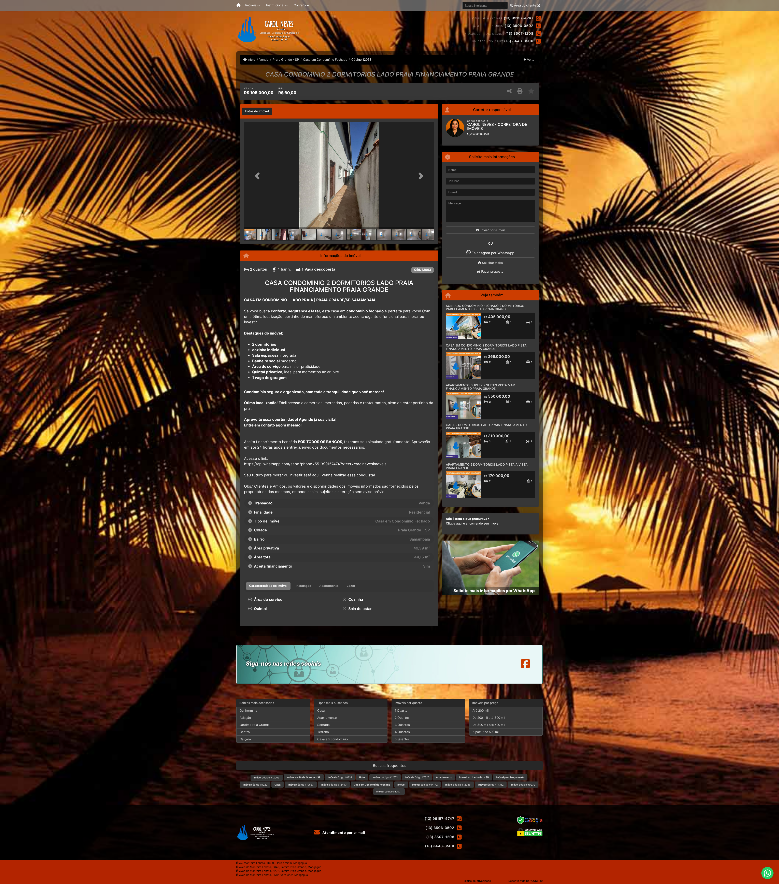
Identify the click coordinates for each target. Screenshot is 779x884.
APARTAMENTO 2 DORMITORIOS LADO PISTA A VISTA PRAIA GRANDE (487, 466)
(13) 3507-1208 (519, 33)
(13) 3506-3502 (519, 26)
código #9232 (523, 784)
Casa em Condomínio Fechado (325, 60)
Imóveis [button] (250, 5)
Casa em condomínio (332, 739)
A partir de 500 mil (485, 732)
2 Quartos (402, 718)
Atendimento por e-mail (343, 833)
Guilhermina (248, 710)
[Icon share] (525, 663)
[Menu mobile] (238, 5)
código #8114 (340, 777)
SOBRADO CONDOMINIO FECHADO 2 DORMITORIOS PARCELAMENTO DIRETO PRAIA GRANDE (485, 307)
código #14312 (491, 784)
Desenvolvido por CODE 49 (525, 880)
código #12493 (334, 784)
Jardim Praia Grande (255, 725)
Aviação (245, 718)
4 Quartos (402, 732)
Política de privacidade (477, 880)
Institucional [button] (275, 5)
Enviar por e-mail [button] (492, 230)
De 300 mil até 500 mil (488, 725)
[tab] (257, 111)
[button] (258, 176)
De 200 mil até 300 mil (488, 718)
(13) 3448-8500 (518, 41)
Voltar (531, 60)
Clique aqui (454, 523)
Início (251, 60)
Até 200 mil (480, 710)
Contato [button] (300, 5)
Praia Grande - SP (286, 60)
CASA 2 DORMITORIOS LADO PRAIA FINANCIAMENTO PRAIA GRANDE (486, 426)
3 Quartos (402, 725)
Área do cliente (525, 5)
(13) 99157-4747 (519, 18)
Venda (263, 60)
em (304, 777)
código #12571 (385, 777)
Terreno (323, 732)
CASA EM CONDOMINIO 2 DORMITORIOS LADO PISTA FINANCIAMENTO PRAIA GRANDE (486, 347)
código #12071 (389, 791)
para (510, 777)
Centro (245, 732)
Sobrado (323, 725)
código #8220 (255, 784)
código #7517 (417, 777)
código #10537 (301, 784)
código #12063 (267, 777)
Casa (321, 710)
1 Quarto (401, 710)
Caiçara (245, 739)
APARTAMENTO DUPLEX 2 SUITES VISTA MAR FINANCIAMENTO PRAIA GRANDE (480, 387)
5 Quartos (402, 739)
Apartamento (327, 718)
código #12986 (458, 784)
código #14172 (425, 784)
